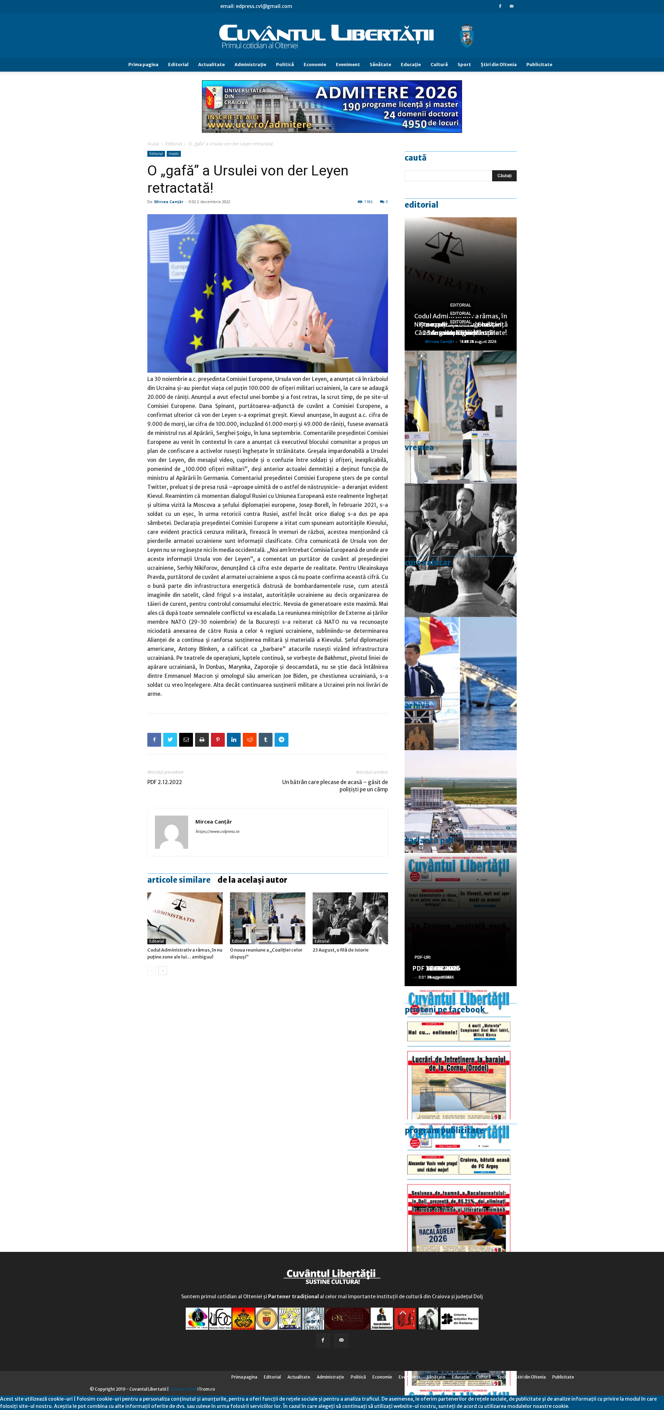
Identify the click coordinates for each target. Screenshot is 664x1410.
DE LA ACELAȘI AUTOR (252, 880)
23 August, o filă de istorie (341, 950)
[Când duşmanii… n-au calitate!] (461, 816)
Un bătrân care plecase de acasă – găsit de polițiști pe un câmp (335, 786)
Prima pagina (143, 64)
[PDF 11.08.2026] (461, 1186)
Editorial (178, 64)
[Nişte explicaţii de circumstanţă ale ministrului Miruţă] (461, 683)
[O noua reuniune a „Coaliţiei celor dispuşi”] (267, 918)
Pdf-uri (423, 957)
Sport (464, 64)
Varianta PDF (429, 840)
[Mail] (511, 6)
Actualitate (211, 64)
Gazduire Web (183, 1389)
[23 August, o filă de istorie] (350, 918)
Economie (315, 64)
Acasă (153, 144)
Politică (285, 64)
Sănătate (380, 64)
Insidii (174, 153)
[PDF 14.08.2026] (461, 1052)
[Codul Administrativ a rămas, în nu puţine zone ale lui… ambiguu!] (185, 918)
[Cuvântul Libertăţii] (332, 35)
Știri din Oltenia (499, 64)
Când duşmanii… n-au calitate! (461, 333)
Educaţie (411, 64)
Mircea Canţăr (168, 201)
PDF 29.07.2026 (436, 968)
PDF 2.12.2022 (164, 782)
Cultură (439, 64)
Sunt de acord (586, 1406)
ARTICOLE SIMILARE (179, 880)
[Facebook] (500, 6)
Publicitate (539, 64)
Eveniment (348, 64)
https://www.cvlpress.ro (217, 831)
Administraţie (250, 64)
